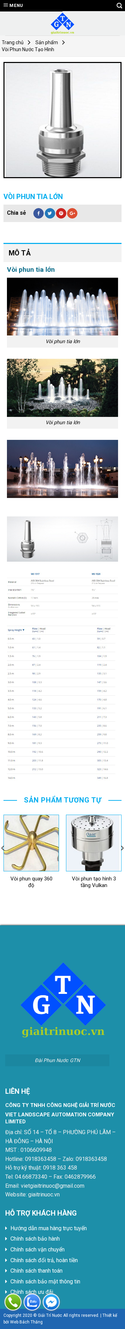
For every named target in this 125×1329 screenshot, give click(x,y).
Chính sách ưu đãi (31, 1292)
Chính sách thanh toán (36, 1270)
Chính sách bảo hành (35, 1238)
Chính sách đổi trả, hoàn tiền (44, 1260)
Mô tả (20, 253)
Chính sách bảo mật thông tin (45, 1281)
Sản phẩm (46, 42)
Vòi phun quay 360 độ (31, 882)
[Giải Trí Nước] (62, 23)
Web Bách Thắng (26, 1322)
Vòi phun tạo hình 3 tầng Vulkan (94, 882)
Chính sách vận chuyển (37, 1249)
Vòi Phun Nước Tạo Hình (28, 49)
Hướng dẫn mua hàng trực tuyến (48, 1228)
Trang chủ (13, 42)
